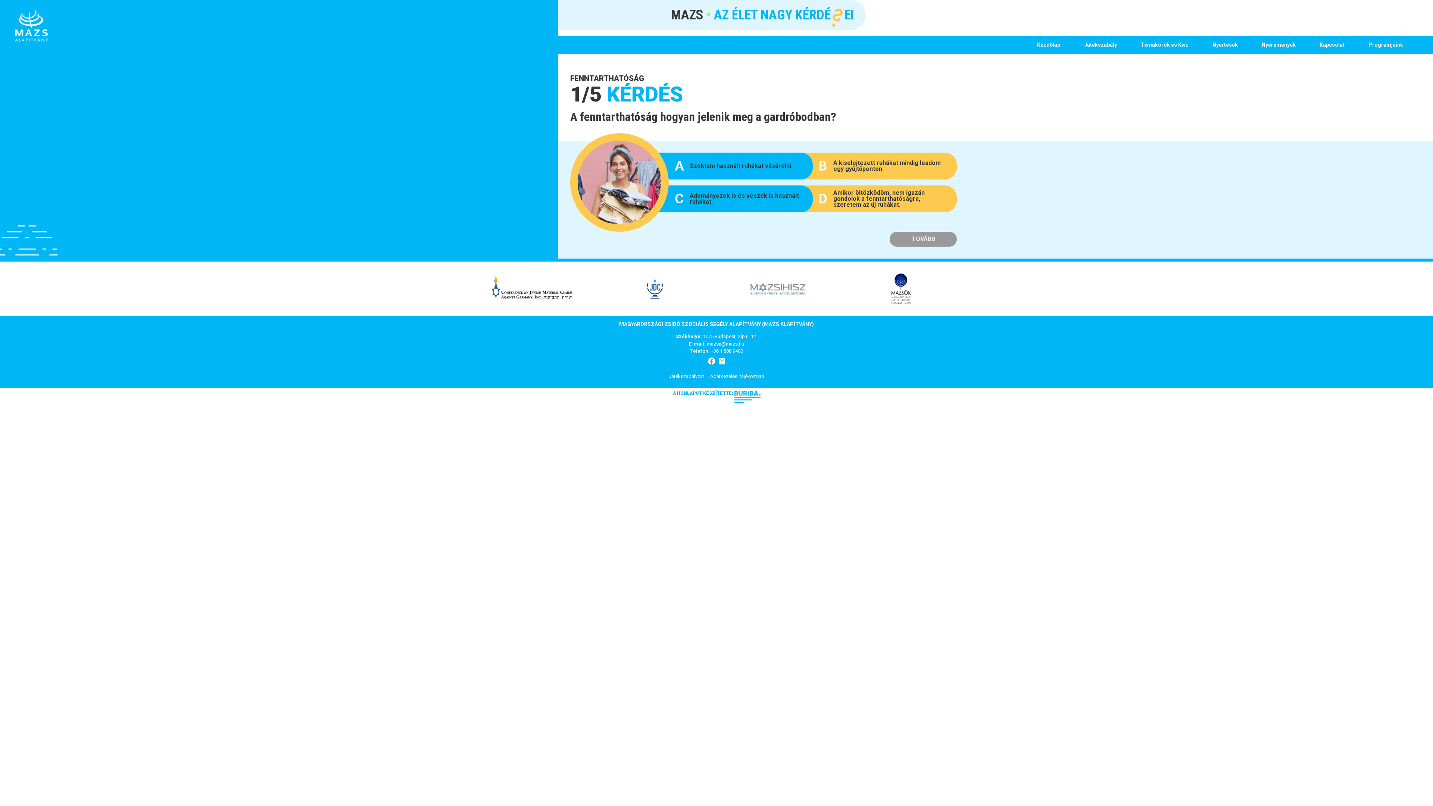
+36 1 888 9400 (727, 351)
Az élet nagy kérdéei (762, 14)
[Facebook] (711, 361)
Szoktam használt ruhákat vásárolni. (734, 166)
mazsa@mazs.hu (725, 344)
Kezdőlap (1048, 45)
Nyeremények (1279, 45)
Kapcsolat (1332, 45)
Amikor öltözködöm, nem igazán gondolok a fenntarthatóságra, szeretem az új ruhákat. (872, 198)
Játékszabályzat (686, 376)
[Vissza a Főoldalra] (31, 25)
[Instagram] (722, 361)
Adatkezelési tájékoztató (737, 376)
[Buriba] (747, 393)
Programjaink (1385, 45)
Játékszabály (1100, 45)
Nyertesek (1225, 45)
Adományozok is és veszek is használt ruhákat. (737, 199)
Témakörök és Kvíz (1165, 45)
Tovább (923, 239)
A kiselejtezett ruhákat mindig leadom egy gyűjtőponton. (880, 166)
